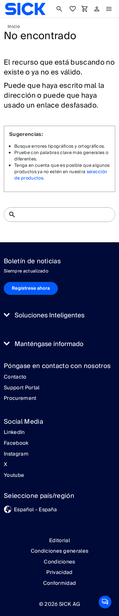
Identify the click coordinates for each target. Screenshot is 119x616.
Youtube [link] (14, 475)
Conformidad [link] (59, 583)
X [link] (5, 465)
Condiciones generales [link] (60, 551)
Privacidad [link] (59, 572)
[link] (25, 9)
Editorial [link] (59, 540)
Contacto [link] (15, 377)
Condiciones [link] (59, 561)
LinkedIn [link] (14, 432)
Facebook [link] (16, 443)
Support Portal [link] (21, 388)
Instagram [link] (16, 454)
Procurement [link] (20, 398)
